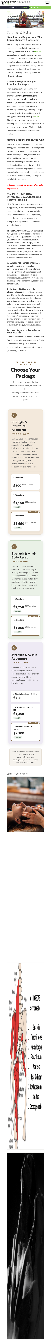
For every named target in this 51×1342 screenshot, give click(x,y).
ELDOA (37, 51)
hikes (15, 151)
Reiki (36, 116)
